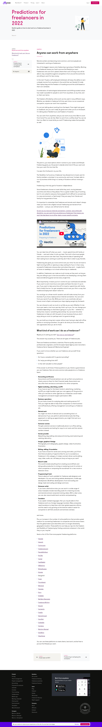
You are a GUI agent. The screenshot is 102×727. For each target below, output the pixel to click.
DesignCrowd (42, 616)
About (33, 705)
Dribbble (41, 596)
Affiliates (34, 708)
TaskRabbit (41, 562)
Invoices (14, 690)
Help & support (35, 700)
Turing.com (41, 545)
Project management (17, 681)
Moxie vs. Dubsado (16, 715)
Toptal (40, 559)
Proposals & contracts (17, 685)
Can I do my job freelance (65, 335)
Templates (14, 705)
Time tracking (15, 692)
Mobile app (15, 696)
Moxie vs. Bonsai (16, 713)
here (53, 724)
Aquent (40, 606)
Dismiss (77, 724)
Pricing (13, 676)
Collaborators (15, 694)
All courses (34, 676)
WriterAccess (42, 569)
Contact (34, 710)
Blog (33, 689)
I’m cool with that (84, 724)
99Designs (41, 565)
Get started (95, 2)
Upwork (40, 542)
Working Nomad (43, 629)
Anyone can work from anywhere (20, 50)
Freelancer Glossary (37, 698)
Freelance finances (37, 683)
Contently (41, 609)
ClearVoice (41, 636)
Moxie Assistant (16, 708)
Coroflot (41, 619)
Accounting (15, 683)
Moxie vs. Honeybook (17, 718)
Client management (17, 679)
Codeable (41, 622)
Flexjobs (41, 589)
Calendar (14, 687)
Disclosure (34, 712)
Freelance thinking (36, 679)
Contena (41, 626)
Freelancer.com (43, 549)
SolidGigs (41, 632)
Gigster (40, 572)
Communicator (15, 703)
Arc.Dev (40, 555)
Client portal (15, 701)
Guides (33, 693)
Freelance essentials (37, 681)
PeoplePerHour (43, 552)
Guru (39, 592)
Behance (41, 586)
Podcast (34, 691)
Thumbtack (42, 582)
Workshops (35, 695)
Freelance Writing (43, 602)
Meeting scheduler (17, 699)
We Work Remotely (44, 599)
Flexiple (40, 539)
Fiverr (40, 579)
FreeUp (40, 612)
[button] (18, 2)
